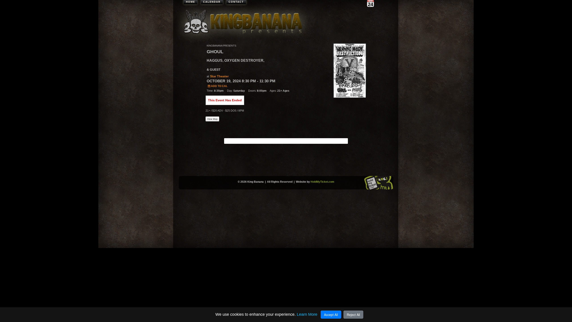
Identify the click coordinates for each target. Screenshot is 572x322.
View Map (212, 119)
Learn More (307, 314)
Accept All (331, 314)
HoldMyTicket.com (322, 181)
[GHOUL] (349, 70)
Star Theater (219, 76)
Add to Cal (218, 86)
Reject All (353, 314)
